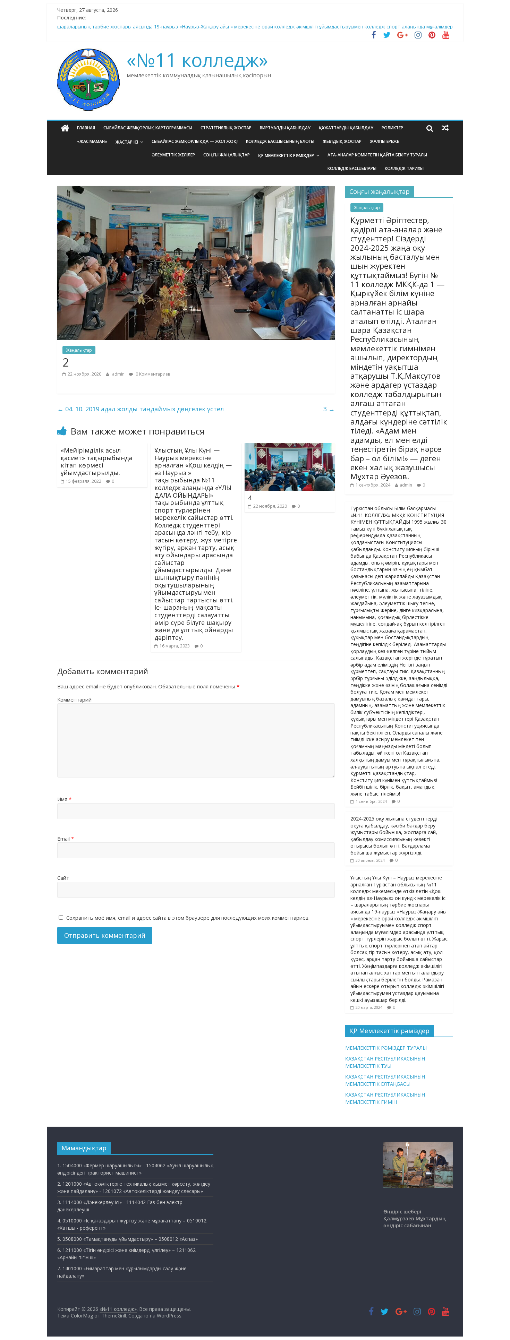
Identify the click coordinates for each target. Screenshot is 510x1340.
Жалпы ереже (384, 141)
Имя (64, 799)
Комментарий (74, 699)
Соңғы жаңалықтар (226, 155)
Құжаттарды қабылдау (346, 128)
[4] (290, 447)
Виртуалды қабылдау (285, 128)
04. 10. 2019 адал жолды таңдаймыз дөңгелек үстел (140, 409)
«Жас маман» (92, 141)
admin (119, 374)
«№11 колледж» (197, 59)
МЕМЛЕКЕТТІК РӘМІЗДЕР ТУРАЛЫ (386, 1048)
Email (65, 838)
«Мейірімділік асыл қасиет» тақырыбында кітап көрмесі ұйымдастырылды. (96, 461)
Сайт (63, 877)
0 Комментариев (152, 374)
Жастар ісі (127, 142)
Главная (86, 128)
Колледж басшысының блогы (280, 141)
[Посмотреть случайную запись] (445, 128)
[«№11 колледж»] (65, 128)
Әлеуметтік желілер (173, 155)
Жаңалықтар (79, 350)
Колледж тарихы (404, 168)
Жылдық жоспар (342, 141)
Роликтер (392, 128)
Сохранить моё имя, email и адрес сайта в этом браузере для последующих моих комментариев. (187, 917)
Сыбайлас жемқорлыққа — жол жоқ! (195, 141)
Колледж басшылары (352, 168)
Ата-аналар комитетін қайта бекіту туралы (377, 155)
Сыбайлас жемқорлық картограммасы (147, 128)
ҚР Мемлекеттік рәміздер (286, 155)
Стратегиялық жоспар (226, 128)
